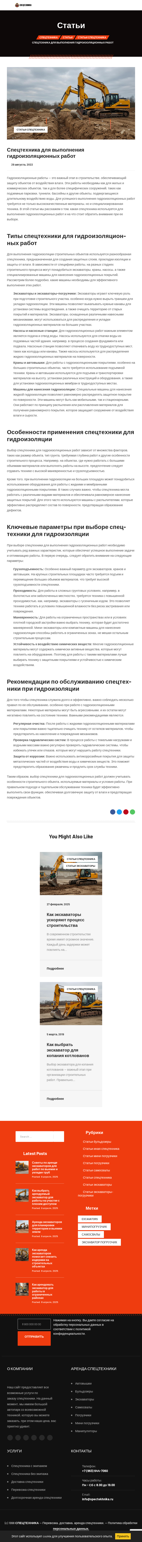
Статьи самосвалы (96, 1170)
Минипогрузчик (94, 1226)
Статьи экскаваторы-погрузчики (95, 1193)
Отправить (34, 1336)
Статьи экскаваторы (80, 865)
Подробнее (56, 968)
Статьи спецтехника (31, 129)
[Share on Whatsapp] (132, 812)
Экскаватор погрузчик (99, 1242)
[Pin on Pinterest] (126, 812)
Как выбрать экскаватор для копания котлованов (68, 1050)
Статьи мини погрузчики (100, 1156)
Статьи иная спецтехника (101, 1149)
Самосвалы (91, 1234)
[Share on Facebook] (112, 812)
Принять (123, 1536)
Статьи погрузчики (96, 1163)
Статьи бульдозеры (97, 1141)
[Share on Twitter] (119, 812)
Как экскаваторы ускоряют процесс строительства (65, 920)
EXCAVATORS (90, 1219)
